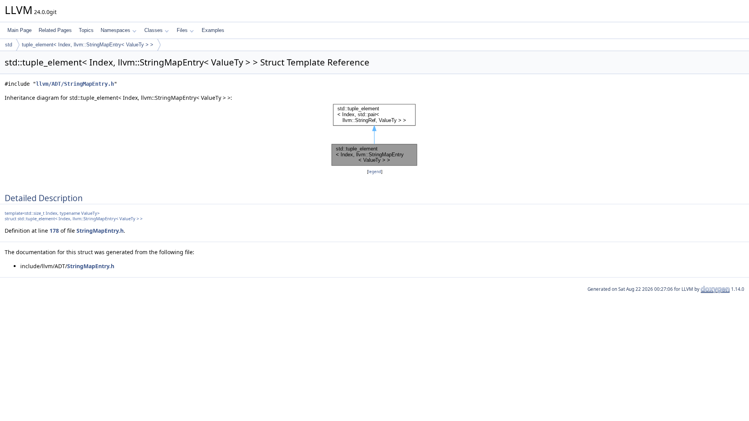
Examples (213, 30)
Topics (86, 30)
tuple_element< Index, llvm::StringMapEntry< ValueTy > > (87, 45)
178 (54, 230)
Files (182, 30)
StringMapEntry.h (100, 230)
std (8, 45)
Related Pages (55, 30)
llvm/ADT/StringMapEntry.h (75, 84)
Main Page (19, 30)
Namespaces (115, 30)
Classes (153, 30)
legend (374, 171)
